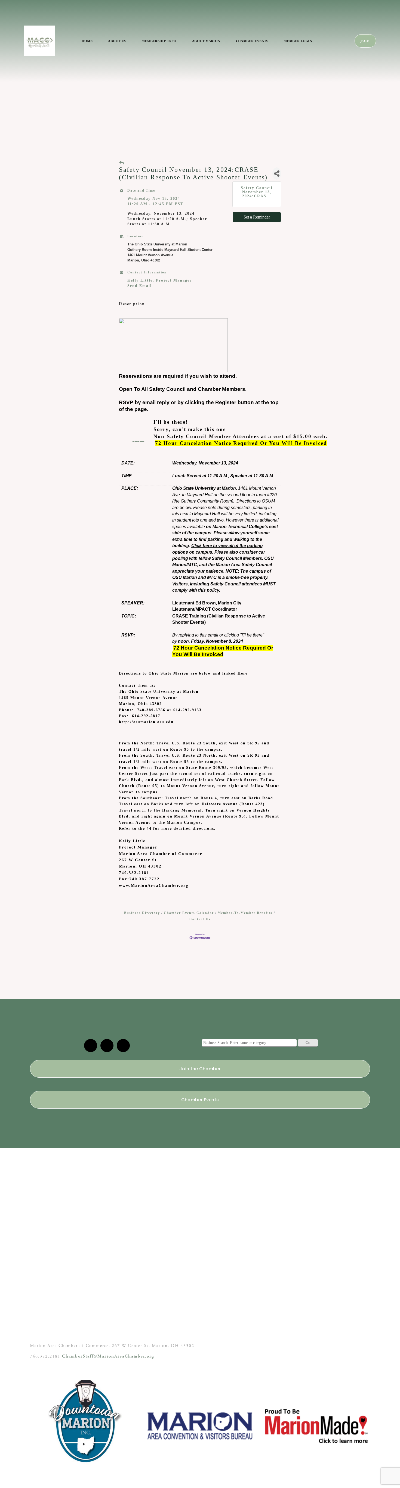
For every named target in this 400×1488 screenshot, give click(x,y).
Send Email (139, 286)
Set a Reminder (257, 217)
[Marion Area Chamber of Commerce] (106, 1045)
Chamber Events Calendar (189, 913)
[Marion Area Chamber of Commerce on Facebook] (123, 1045)
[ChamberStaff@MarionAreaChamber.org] (90, 1045)
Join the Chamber (200, 1069)
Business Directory (142, 913)
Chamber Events (252, 41)
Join (365, 41)
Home (87, 41)
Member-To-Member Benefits (245, 913)
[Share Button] (276, 173)
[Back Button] (121, 163)
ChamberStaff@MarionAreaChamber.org (108, 1356)
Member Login (298, 41)
